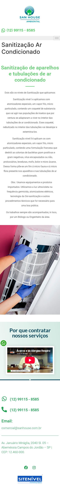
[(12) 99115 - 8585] (4, 399)
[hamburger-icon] (56, 38)
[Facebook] (26, 467)
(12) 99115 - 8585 (24, 399)
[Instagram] (34, 467)
